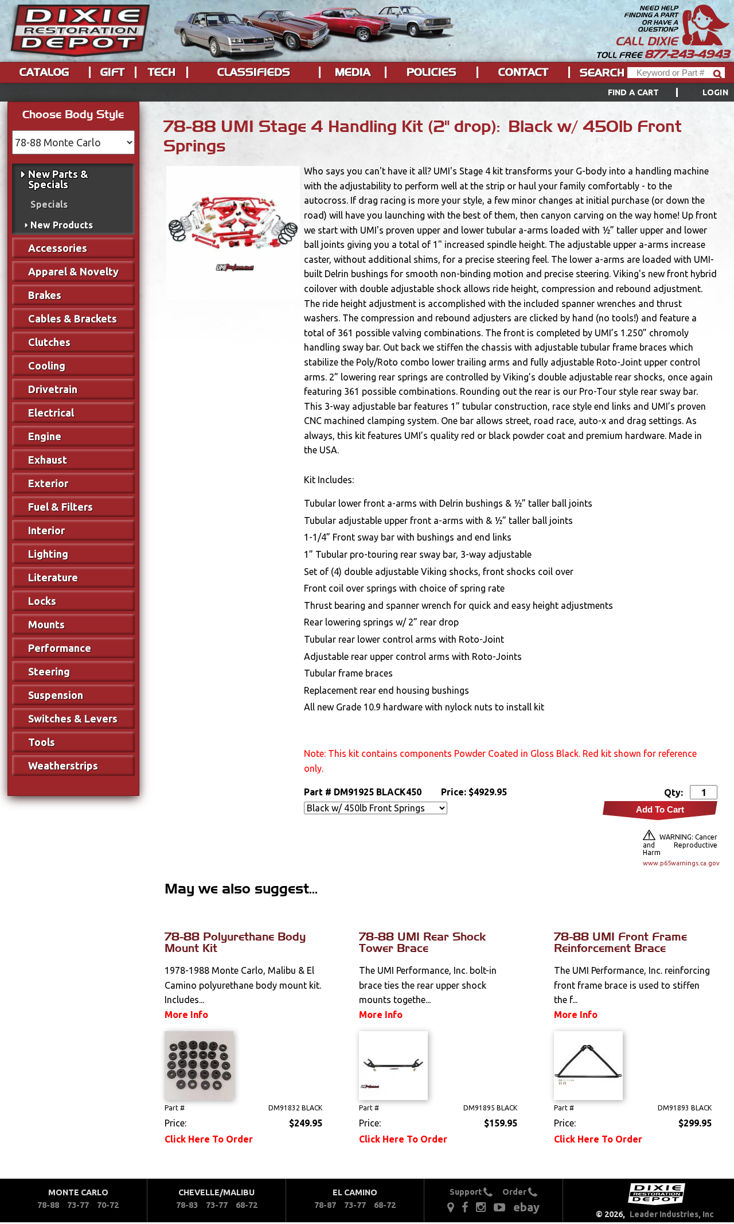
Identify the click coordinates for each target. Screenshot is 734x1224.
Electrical (51, 412)
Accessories (57, 248)
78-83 (187, 1205)
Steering (49, 671)
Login (715, 92)
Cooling (46, 365)
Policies (431, 72)
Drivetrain (52, 389)
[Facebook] (466, 1206)
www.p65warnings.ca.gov (680, 863)
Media (352, 72)
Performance (59, 648)
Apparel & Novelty (73, 271)
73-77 (78, 1205)
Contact (523, 72)
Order (515, 1191)
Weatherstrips (63, 765)
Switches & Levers (73, 718)
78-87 (325, 1205)
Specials (49, 204)
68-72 (246, 1205)
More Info (186, 1014)
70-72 (108, 1205)
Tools (41, 742)
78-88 (48, 1205)
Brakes (44, 295)
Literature (53, 577)
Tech (161, 72)
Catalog (44, 72)
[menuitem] (655, 92)
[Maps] (450, 1206)
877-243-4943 (687, 54)
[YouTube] (499, 1206)
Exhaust (47, 459)
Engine (44, 436)
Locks (42, 601)
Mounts (46, 624)
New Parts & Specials (58, 179)
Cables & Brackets (72, 318)
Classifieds (253, 72)
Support (466, 1191)
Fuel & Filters (60, 506)
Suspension (55, 695)
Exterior (48, 483)
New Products (61, 225)
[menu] (367, 92)
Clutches (49, 342)
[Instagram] (481, 1206)
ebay (526, 1207)
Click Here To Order (209, 1139)
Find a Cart (633, 92)
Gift (112, 72)
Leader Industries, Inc (672, 1214)
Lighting (48, 553)
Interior (46, 530)
